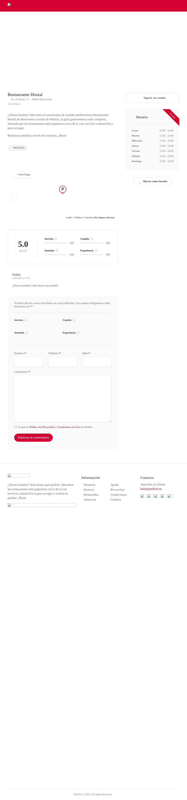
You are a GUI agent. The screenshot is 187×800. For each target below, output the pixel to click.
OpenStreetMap (91, 217)
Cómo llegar (24, 174)
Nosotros (89, 485)
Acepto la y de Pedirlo (55, 427)
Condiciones (118, 494)
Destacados (91, 494)
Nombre (20, 353)
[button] (14, 191)
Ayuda (114, 485)
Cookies (115, 499)
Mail (86, 353)
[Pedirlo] (13, 5)
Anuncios (90, 499)
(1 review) (14, 103)
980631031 (19, 147)
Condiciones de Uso (68, 427)
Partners (89, 489)
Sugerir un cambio (154, 97)
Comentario (22, 372)
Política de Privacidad (42, 427)
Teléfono (54, 353)
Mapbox (79, 217)
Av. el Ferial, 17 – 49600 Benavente (31, 99)
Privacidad (117, 489)
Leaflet (69, 217)
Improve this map (106, 217)
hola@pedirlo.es (151, 489)
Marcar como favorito (155, 181)
